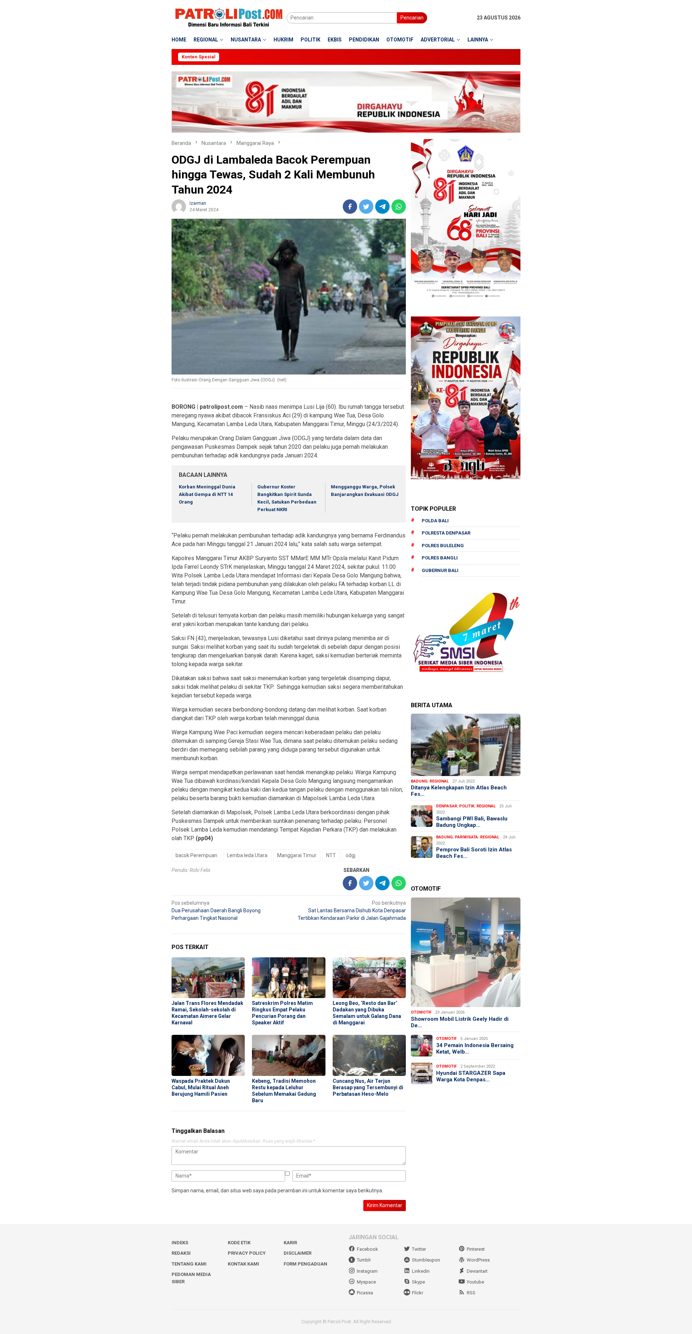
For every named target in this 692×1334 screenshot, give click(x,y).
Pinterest (476, 1249)
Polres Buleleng (443, 545)
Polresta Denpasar (446, 533)
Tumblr (364, 1260)
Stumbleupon (426, 1260)
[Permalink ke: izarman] (179, 206)
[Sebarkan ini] (350, 206)
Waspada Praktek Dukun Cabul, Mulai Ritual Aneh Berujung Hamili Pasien (201, 1087)
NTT (331, 855)
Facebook (367, 1249)
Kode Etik (239, 1242)
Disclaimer (297, 1253)
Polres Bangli (440, 557)
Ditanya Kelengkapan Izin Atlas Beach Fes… (459, 790)
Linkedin (421, 1271)
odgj (350, 855)
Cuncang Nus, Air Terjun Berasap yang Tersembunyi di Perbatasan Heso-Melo (368, 1087)
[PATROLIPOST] (229, 17)
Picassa (365, 1292)
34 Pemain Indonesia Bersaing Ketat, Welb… (475, 1048)
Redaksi (181, 1253)
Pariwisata (466, 837)
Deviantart (477, 1271)
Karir (290, 1242)
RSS (471, 1292)
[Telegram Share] (382, 206)
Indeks (180, 1242)
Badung (419, 781)
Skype (418, 1282)
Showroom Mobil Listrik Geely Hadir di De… (460, 1022)
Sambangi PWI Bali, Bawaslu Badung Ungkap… (471, 821)
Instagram (367, 1271)
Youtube (475, 1282)
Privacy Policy (247, 1253)
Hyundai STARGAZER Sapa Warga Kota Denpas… (470, 1076)
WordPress (478, 1260)
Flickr (417, 1292)
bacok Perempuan (196, 855)
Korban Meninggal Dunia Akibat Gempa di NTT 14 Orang (207, 494)
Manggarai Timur (296, 855)
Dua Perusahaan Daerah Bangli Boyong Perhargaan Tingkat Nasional (216, 910)
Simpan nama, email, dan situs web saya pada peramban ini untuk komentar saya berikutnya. (277, 1190)
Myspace (366, 1282)
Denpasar (446, 806)
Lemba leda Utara (247, 855)
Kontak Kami (243, 1264)
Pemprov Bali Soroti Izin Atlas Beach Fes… (474, 852)
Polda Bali (435, 520)
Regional (439, 781)
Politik (466, 806)
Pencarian (411, 18)
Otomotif (421, 1012)
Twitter (419, 1249)
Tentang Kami (189, 1264)
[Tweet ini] (366, 206)
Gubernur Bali (440, 570)
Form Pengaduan (305, 1264)
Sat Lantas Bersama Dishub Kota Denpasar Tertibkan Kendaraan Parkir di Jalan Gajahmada (352, 910)
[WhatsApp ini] (398, 206)
